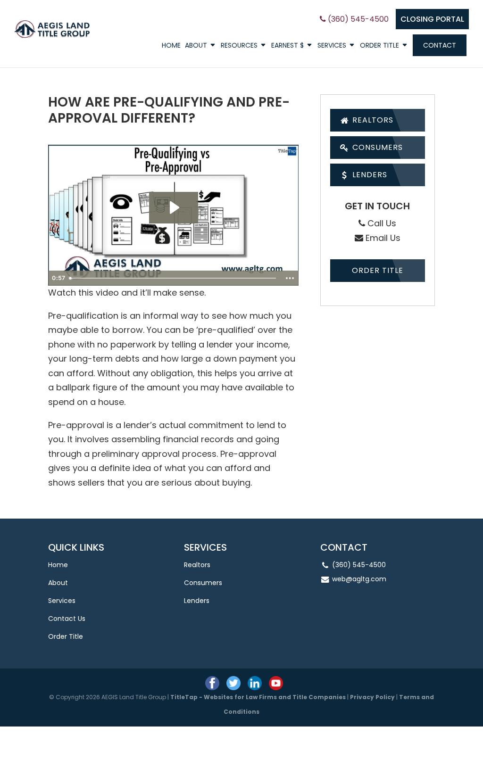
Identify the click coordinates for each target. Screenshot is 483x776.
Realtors (371, 120)
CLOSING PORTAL (432, 19)
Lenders (368, 174)
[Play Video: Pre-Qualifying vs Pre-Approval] (173, 207)
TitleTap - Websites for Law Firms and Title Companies (258, 697)
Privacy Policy (372, 697)
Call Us (380, 223)
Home (171, 46)
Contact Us (66, 618)
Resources (239, 46)
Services (331, 46)
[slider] (173, 278)
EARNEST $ (287, 46)
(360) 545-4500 (357, 19)
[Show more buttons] (290, 278)
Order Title (379, 46)
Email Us (381, 238)
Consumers (376, 147)
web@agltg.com (359, 579)
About (196, 46)
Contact (439, 45)
